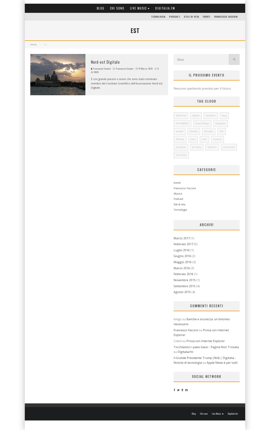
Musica (178, 193)
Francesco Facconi (226, 16)
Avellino (211, 115)
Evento (194, 131)
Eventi (206, 16)
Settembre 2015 (184, 286)
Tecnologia (158, 16)
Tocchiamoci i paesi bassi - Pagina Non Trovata (206, 347)
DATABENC (182, 123)
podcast (181, 147)
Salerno (212, 147)
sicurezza (229, 147)
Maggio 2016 (183, 262)
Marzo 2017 (182, 238)
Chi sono (117, 8)
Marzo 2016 (182, 268)
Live (204, 139)
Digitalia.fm (165, 8)
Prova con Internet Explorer (205, 341)
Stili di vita (191, 16)
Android (181, 115)
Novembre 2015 (185, 280)
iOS (221, 131)
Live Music (138, 8)
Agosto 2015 (182, 292)
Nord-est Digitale (105, 62)
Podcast (174, 16)
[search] (234, 59)
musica (217, 139)
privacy (196, 147)
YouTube (181, 155)
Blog (101, 8)
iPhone (180, 139)
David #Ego (202, 123)
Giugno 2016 (182, 256)
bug (224, 115)
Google (208, 131)
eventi (179, 131)
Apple (195, 115)
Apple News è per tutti (222, 363)
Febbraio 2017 (183, 244)
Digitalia (221, 123)
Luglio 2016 (182, 250)
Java (193, 139)
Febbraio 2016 (183, 274)
